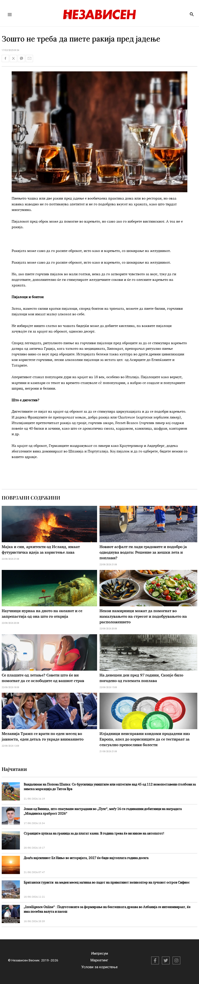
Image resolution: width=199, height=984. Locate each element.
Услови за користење (99, 967)
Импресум (99, 953)
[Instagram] (176, 960)
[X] (166, 960)
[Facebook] (155, 960)
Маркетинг (99, 960)
